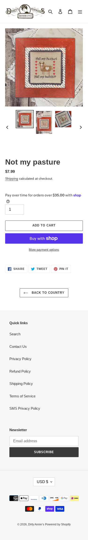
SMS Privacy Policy (24, 408)
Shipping (11, 178)
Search (14, 334)
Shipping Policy (21, 384)
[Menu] (80, 11)
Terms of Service (22, 396)
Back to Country (48, 292)
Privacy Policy (20, 359)
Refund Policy (20, 371)
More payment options (44, 249)
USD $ (42, 482)
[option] (24, 119)
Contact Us (18, 346)
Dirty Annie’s (36, 524)
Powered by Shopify (58, 524)
